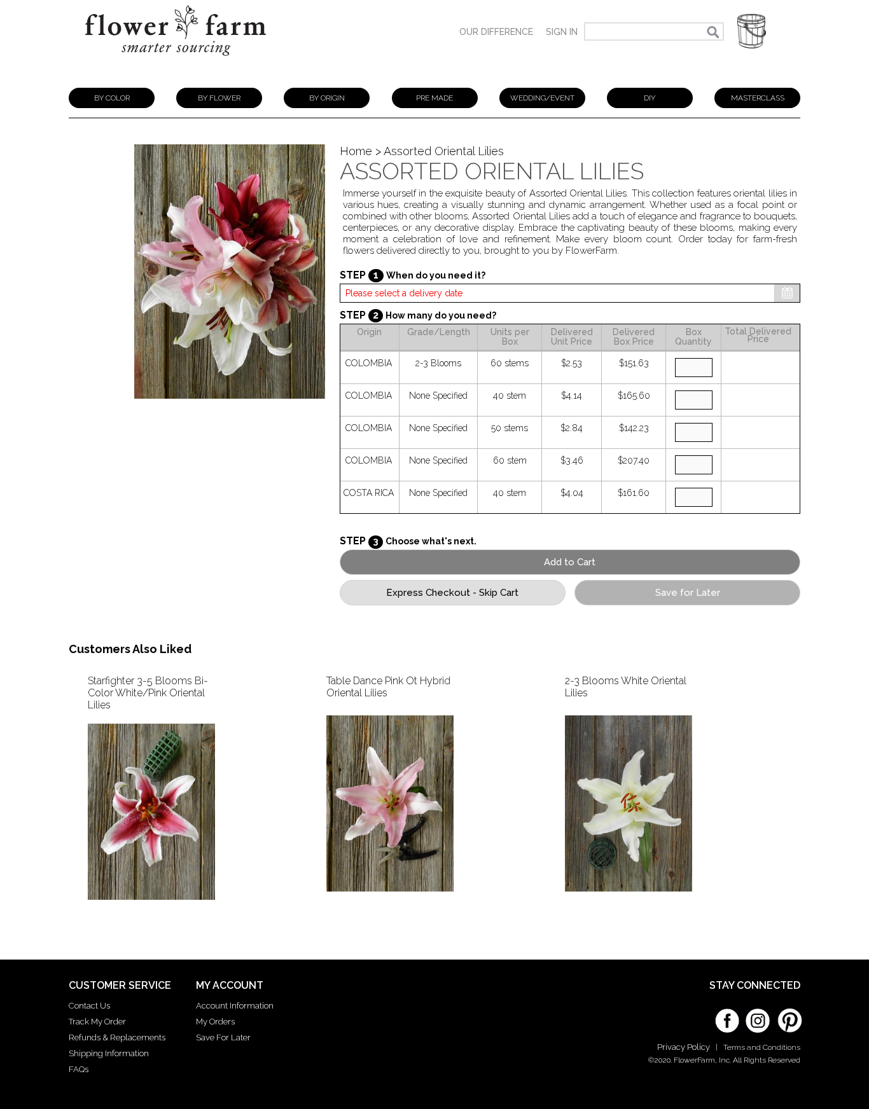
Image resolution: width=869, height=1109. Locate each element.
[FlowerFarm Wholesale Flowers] (175, 62)
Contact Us (89, 1005)
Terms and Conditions (761, 1047)
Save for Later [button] (687, 592)
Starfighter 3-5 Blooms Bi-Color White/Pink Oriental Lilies (148, 693)
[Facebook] (727, 1016)
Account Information (235, 1005)
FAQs (78, 1069)
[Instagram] (758, 1016)
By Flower (219, 97)
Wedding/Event (542, 97)
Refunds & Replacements (117, 1037)
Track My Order (97, 1021)
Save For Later (223, 1037)
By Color (112, 97)
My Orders (215, 1021)
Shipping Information (109, 1053)
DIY (649, 97)
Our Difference (496, 32)
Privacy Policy (683, 1047)
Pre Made (434, 97)
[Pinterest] (788, 1014)
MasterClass (757, 97)
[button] (751, 31)
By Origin (327, 97)
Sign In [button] (562, 32)
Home (356, 151)
